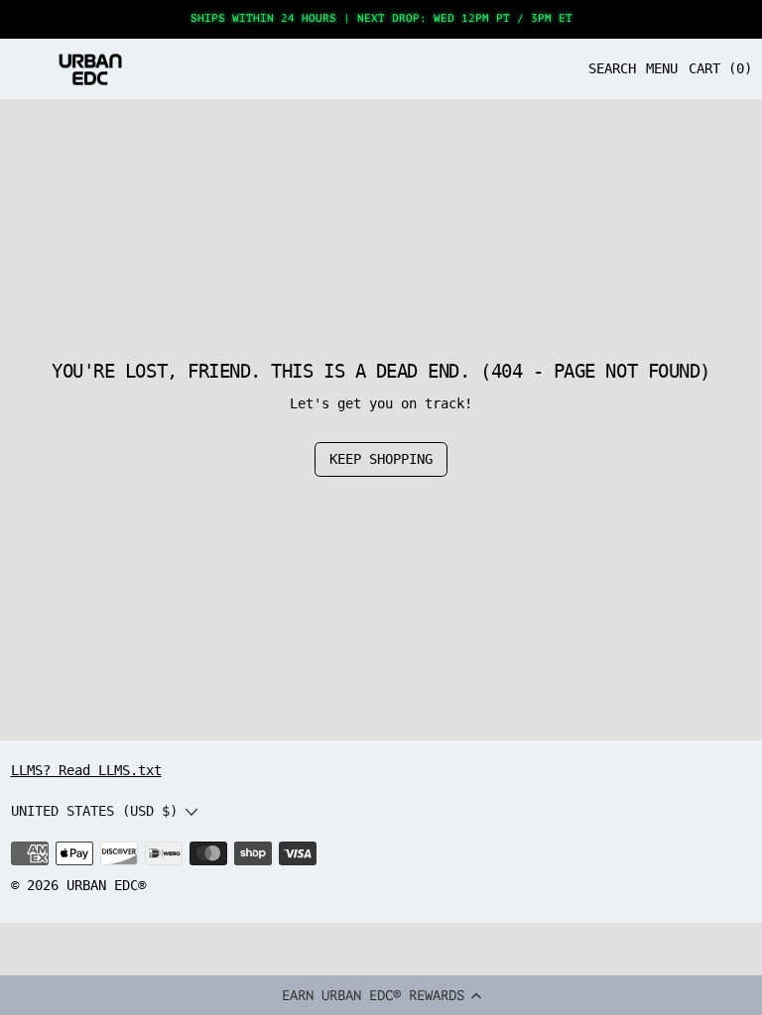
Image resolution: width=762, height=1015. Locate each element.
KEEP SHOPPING (381, 459)
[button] (381, 995)
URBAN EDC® (106, 885)
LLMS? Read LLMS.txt (86, 770)
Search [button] (612, 68)
